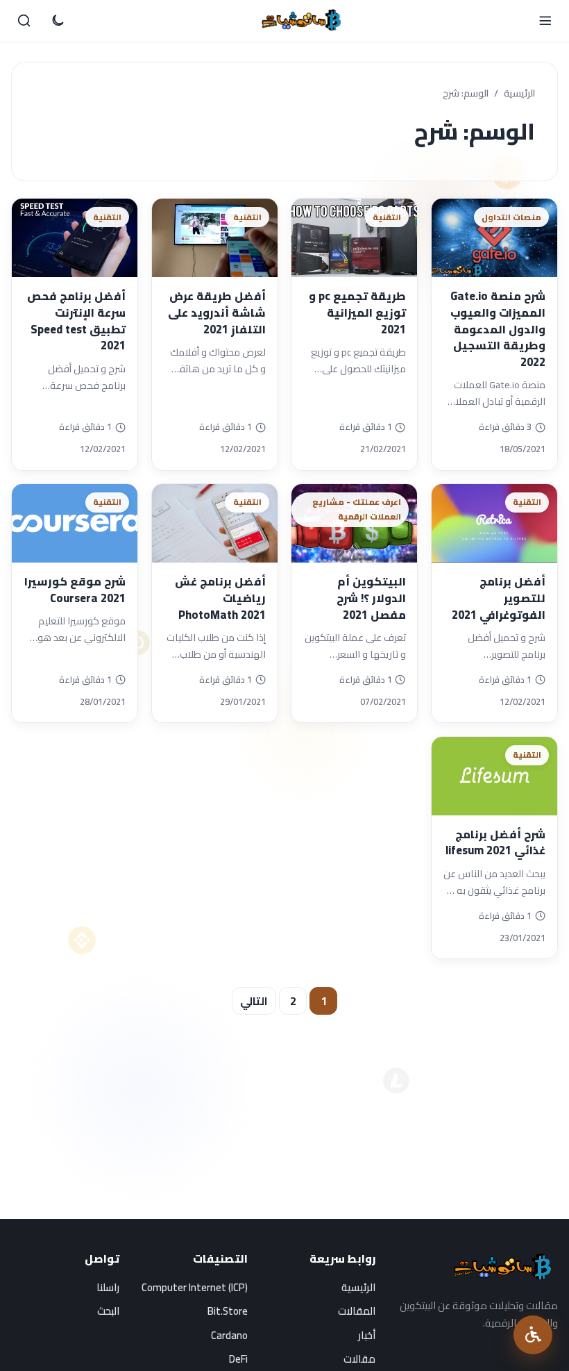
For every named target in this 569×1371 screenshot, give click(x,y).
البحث (108, 1311)
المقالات (356, 1311)
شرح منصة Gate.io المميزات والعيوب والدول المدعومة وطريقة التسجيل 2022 (497, 328)
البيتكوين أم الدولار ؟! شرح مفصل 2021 (371, 597)
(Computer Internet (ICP (195, 1287)
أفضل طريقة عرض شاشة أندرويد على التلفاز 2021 (217, 312)
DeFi (238, 1359)
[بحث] (24, 20)
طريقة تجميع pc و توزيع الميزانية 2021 (357, 312)
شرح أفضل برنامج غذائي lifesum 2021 (495, 842)
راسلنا (107, 1287)
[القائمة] (544, 20)
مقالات (359, 1359)
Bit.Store (227, 1311)
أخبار (366, 1335)
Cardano (229, 1335)
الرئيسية (519, 93)
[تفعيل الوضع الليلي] (57, 20)
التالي (254, 1000)
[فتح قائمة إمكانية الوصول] (532, 1334)
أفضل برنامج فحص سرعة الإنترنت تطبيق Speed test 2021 (76, 320)
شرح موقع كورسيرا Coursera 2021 (75, 589)
